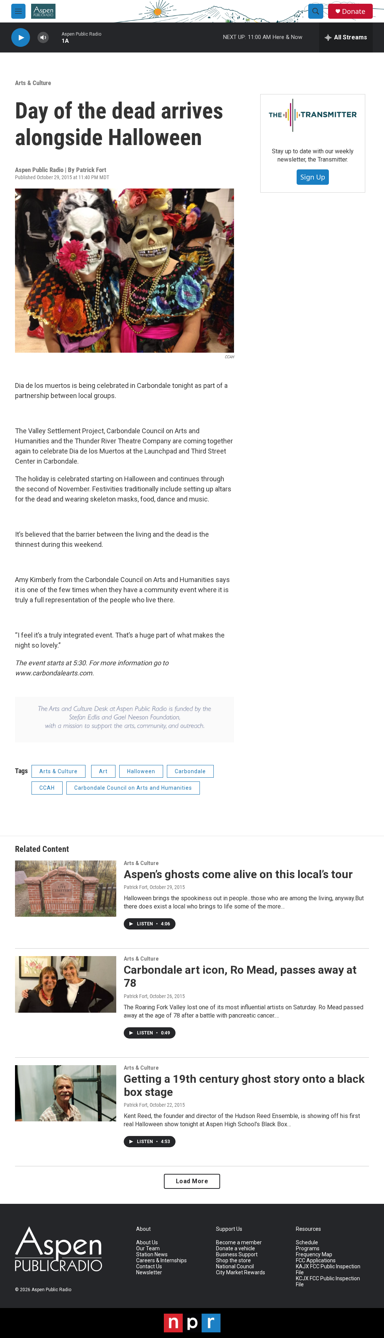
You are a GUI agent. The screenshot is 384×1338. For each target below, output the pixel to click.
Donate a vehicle (235, 1248)
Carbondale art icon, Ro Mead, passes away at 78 (240, 976)
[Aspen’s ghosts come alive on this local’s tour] (65, 889)
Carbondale (190, 771)
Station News (152, 1254)
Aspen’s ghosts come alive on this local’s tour (238, 874)
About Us (147, 1242)
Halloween (141, 771)
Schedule (307, 1242)
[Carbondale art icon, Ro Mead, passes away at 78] (65, 984)
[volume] (43, 37)
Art (103, 771)
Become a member (239, 1242)
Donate (353, 11)
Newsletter (149, 1272)
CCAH (47, 788)
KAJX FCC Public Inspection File (328, 1269)
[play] (21, 37)
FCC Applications (316, 1260)
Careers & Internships (161, 1260)
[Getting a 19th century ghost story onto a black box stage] (65, 1093)
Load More (192, 1181)
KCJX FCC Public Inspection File (328, 1281)
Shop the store (233, 1260)
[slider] (55, 37)
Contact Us (149, 1266)
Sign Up (312, 176)
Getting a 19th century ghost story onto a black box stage (244, 1085)
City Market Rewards (240, 1272)
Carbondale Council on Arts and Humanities (133, 788)
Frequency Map (314, 1254)
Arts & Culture (33, 83)
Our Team (148, 1248)
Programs (308, 1248)
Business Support (237, 1254)
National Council (235, 1266)
